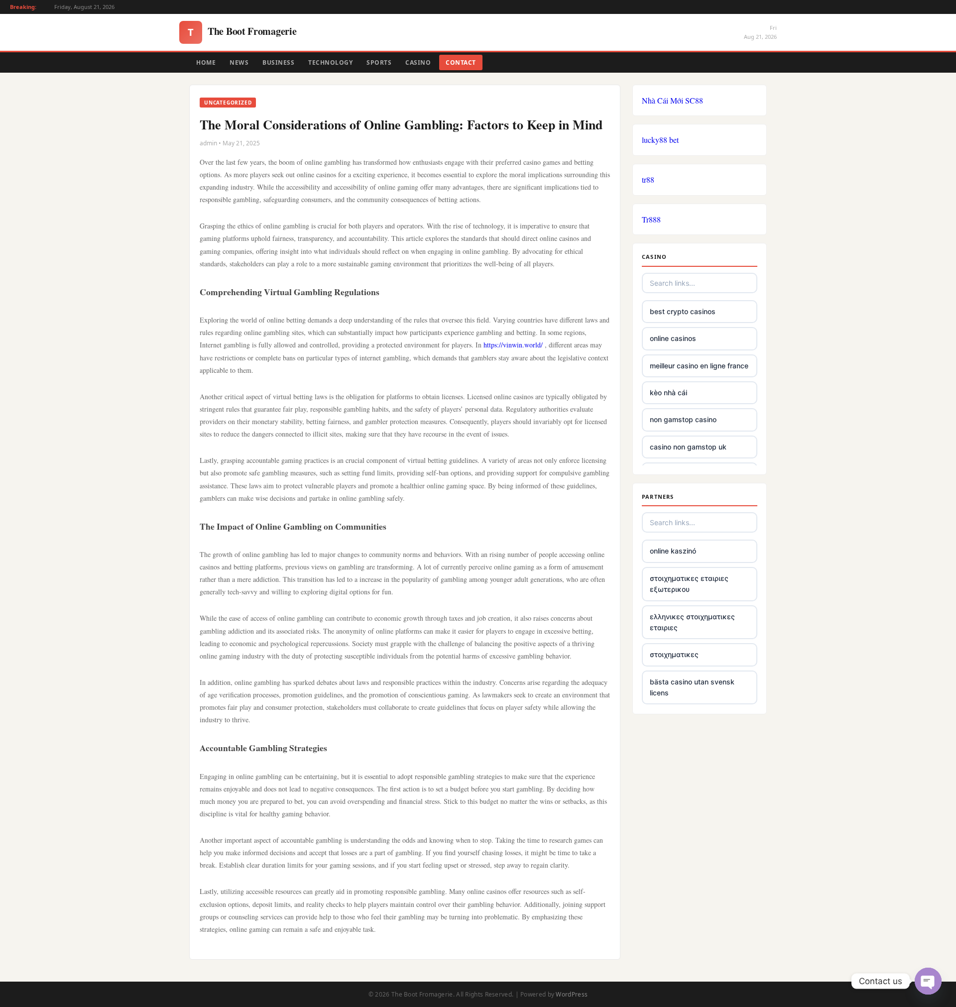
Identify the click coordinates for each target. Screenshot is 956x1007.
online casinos (673, 338)
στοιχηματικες (674, 654)
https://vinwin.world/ (513, 344)
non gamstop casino (683, 419)
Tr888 (651, 219)
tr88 (648, 179)
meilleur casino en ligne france (699, 365)
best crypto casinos (683, 311)
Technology (330, 62)
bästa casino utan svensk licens (692, 687)
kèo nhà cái (668, 392)
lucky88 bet (660, 139)
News (239, 62)
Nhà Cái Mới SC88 (672, 100)
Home (206, 62)
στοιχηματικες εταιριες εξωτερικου (689, 583)
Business (278, 62)
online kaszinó (673, 551)
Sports (378, 62)
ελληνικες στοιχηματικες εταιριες (692, 622)
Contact (461, 62)
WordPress (572, 994)
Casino (418, 62)
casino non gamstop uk (688, 447)
